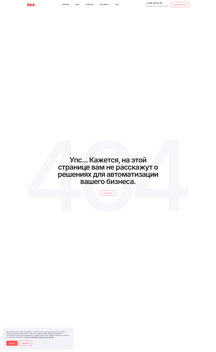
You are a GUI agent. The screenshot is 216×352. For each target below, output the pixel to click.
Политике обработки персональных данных (39, 337)
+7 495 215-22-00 (154, 3)
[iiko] (31, 4)
